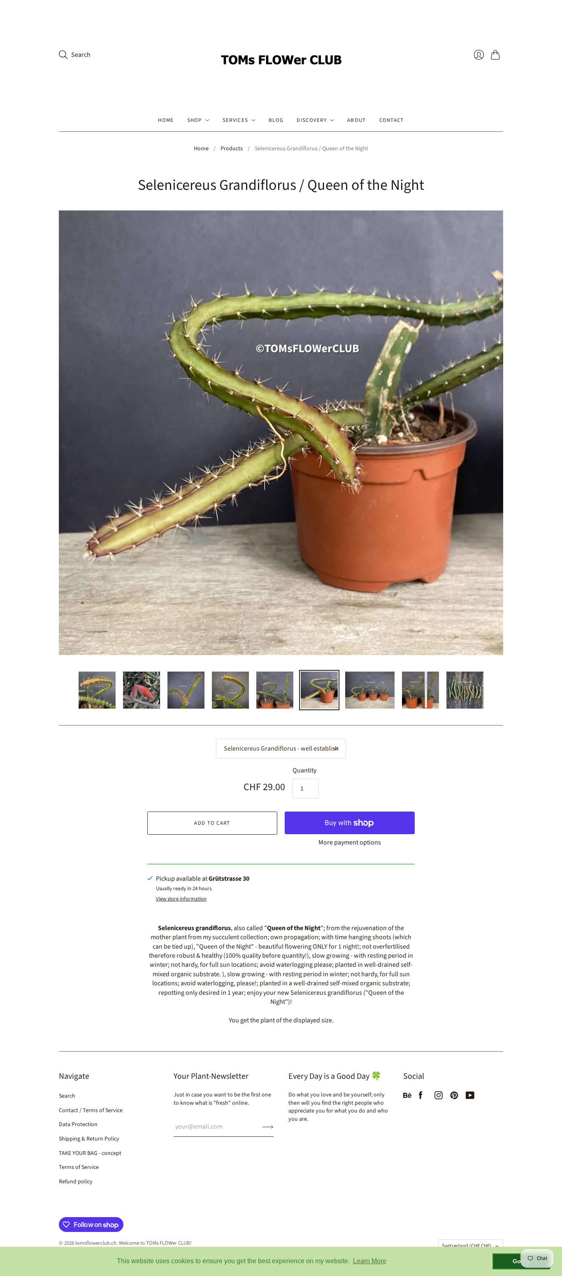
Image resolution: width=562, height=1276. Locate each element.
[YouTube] (470, 1097)
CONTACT (391, 120)
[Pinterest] (454, 1097)
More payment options (349, 842)
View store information (181, 899)
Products (232, 149)
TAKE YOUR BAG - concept (90, 1153)
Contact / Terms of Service (91, 1110)
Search (67, 1096)
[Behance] (407, 1097)
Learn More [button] (369, 1260)
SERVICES (235, 120)
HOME (166, 120)
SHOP (194, 120)
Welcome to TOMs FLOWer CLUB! (155, 1243)
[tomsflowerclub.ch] (281, 54)
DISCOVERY (312, 120)
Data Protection (78, 1124)
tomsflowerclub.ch (95, 1243)
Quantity (304, 770)
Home (201, 149)
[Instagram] (438, 1097)
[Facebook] (421, 1097)
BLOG (276, 120)
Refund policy (76, 1182)
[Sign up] (268, 1126)
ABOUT (356, 120)
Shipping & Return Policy (89, 1139)
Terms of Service (79, 1167)
